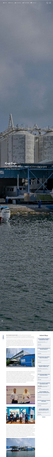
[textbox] (44, 369)
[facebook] (3, 335)
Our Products (18, 2)
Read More (39, 344)
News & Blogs (26, 2)
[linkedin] (3, 338)
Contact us (34, 2)
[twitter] (3, 337)
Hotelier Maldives (40, 403)
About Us (11, 2)
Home (6, 2)
